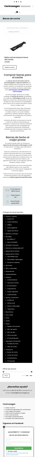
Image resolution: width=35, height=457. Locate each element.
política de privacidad (12, 455)
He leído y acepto (12, 451)
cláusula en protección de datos (17, 453)
